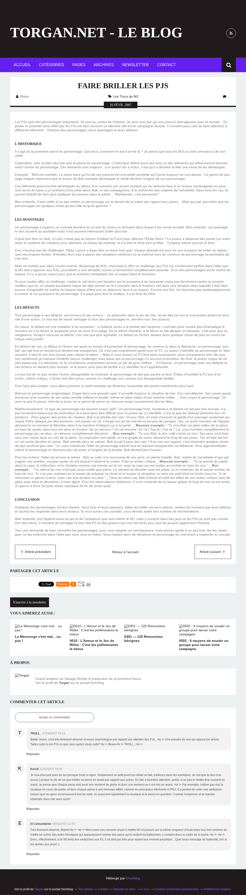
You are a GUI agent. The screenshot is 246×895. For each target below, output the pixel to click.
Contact (166, 65)
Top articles (85, 889)
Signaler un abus (124, 889)
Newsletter (135, 65)
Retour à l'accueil (125, 552)
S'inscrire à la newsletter (29, 602)
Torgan (64, 683)
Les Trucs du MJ (125, 96)
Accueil (22, 65)
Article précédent (37, 552)
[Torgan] (23, 681)
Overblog (133, 878)
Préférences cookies (217, 889)
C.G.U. (145, 889)
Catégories (51, 65)
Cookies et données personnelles (177, 889)
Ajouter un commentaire (54, 717)
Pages (79, 65)
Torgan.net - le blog (96, 32)
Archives (104, 65)
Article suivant (211, 552)
